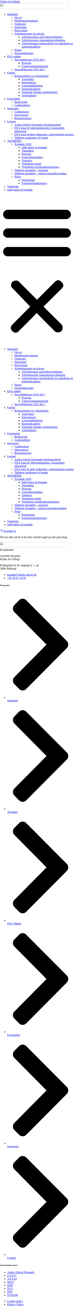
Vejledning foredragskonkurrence (40, 166)
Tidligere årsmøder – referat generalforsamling (40, 173)
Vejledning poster (31, 163)
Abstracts (27, 160)
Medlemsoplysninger (26, 20)
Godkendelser (22, 105)
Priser (17, 176)
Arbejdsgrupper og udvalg (29, 33)
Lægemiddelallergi (32, 85)
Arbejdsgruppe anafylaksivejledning (42, 36)
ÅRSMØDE (14, 140)
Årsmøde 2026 (22, 144)
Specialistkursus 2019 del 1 (29, 59)
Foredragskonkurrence (34, 183)
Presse (18, 49)
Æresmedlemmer (23, 53)
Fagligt (11, 72)
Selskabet (12, 14)
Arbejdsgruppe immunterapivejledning (43, 40)
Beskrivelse (20, 101)
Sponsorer (13, 108)
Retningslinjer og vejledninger (31, 75)
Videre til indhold (10, 1)
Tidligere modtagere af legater (31, 137)
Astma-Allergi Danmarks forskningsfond (37, 124)
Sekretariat (20, 27)
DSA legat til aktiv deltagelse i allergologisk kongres (44, 134)
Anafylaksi (28, 79)
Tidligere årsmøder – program (31, 170)
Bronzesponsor (22, 118)
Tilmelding (28, 150)
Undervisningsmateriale (35, 66)
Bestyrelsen (20, 30)
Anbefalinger (29, 95)
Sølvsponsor (21, 114)
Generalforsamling (32, 157)
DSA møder (14, 56)
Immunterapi (29, 82)
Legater (11, 121)
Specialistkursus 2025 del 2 (29, 69)
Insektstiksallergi (31, 88)
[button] (37, 269)
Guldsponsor (21, 111)
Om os (18, 17)
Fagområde (13, 98)
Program (26, 62)
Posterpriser (28, 179)
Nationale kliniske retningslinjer (39, 92)
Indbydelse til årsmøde (34, 147)
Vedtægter (20, 23)
